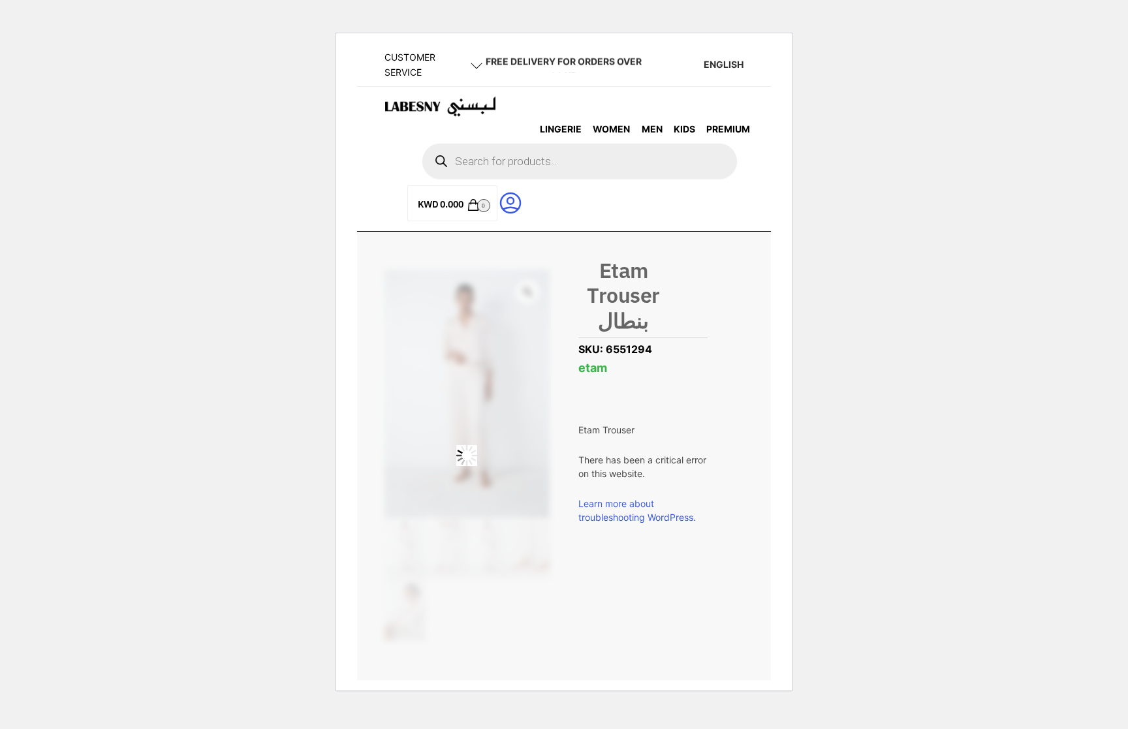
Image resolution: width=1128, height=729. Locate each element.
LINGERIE (561, 128)
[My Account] (510, 202)
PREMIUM (728, 128)
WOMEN (611, 128)
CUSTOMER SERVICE (409, 65)
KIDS (684, 128)
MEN (652, 128)
